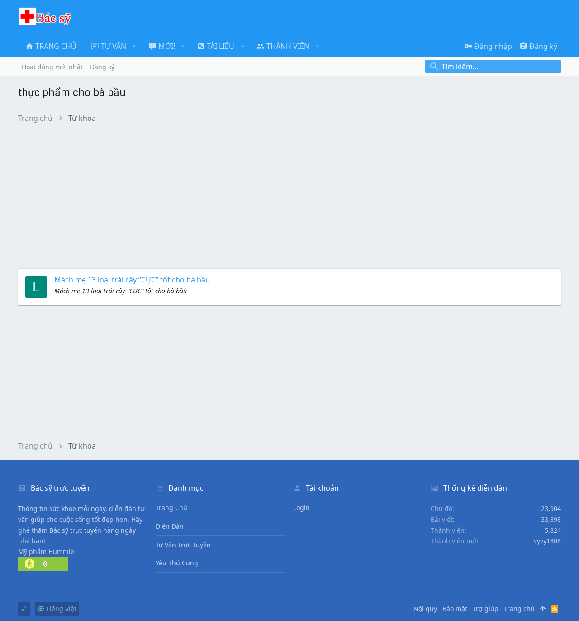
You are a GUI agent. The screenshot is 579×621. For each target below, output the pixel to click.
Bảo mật (454, 608)
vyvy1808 (547, 540)
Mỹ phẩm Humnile (46, 551)
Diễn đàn (170, 526)
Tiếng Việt (60, 608)
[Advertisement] (289, 195)
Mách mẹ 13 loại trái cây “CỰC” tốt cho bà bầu (132, 280)
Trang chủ (171, 507)
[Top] (542, 609)
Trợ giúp (485, 608)
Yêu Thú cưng (177, 563)
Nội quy (425, 608)
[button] (134, 46)
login (301, 507)
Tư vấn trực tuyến (183, 544)
